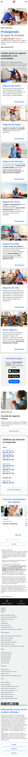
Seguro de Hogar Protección (8, 615)
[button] (26, 1)
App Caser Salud (5, 661)
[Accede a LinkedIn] (8, 703)
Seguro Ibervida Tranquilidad (8, 688)
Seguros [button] (3, 608)
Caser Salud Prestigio (6, 652)
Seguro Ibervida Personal (7, 694)
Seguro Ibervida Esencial (7, 696)
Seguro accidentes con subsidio (9, 642)
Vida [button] (2, 678)
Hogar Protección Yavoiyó (7, 619)
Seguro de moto (5, 673)
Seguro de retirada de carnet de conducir (11, 636)
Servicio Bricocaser (5, 625)
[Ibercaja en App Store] (14, 371)
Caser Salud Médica (6, 656)
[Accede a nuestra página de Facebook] (2, 703)
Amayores (3, 621)
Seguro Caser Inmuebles (7, 638)
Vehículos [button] (3, 666)
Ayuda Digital (4, 623)
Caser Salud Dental (5, 658)
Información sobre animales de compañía (11, 629)
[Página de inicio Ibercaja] (14, 1)
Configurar (14, 749)
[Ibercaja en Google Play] (14, 376)
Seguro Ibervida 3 (5, 682)
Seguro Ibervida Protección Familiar (10, 686)
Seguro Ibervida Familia (7, 692)
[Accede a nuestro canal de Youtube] (11, 703)
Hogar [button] (3, 611)
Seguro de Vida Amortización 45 (9, 690)
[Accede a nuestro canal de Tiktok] (17, 703)
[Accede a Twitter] (5, 703)
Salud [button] (2, 649)
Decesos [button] (3, 610)
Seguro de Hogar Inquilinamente (9, 617)
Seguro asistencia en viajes (7, 644)
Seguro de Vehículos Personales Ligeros (11, 675)
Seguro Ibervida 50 (5, 684)
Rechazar (14, 753)
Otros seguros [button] (5, 632)
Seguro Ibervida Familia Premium (9, 698)
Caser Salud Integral (6, 654)
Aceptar (14, 744)
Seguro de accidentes (6, 640)
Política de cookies (5, 739)
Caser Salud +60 (5, 663)
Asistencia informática (6, 627)
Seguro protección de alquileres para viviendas (12, 646)
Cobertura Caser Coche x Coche (9, 671)
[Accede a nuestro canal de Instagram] (14, 703)
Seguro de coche (5, 669)
